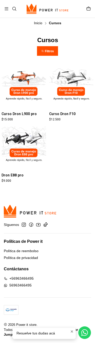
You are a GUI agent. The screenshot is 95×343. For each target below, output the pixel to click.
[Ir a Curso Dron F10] (71, 87)
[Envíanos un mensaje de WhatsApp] (84, 332)
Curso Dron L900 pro (19, 114)
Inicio (38, 23)
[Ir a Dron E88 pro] (24, 148)
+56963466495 (21, 278)
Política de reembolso (21, 251)
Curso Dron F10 (62, 114)
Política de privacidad (21, 258)
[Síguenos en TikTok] (45, 224)
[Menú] (6, 9)
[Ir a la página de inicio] (48, 9)
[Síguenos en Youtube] (38, 224)
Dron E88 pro (13, 175)
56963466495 (20, 285)
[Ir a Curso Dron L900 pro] (24, 87)
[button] (47, 51)
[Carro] (88, 9)
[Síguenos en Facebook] (31, 224)
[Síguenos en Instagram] (23, 224)
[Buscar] (14, 9)
